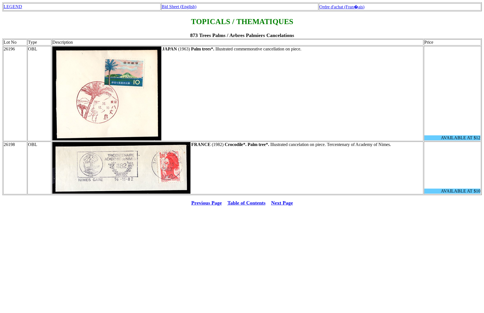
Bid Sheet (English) (179, 6)
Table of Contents (246, 203)
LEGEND (13, 6)
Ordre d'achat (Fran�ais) (341, 6)
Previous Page (206, 203)
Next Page (282, 203)
